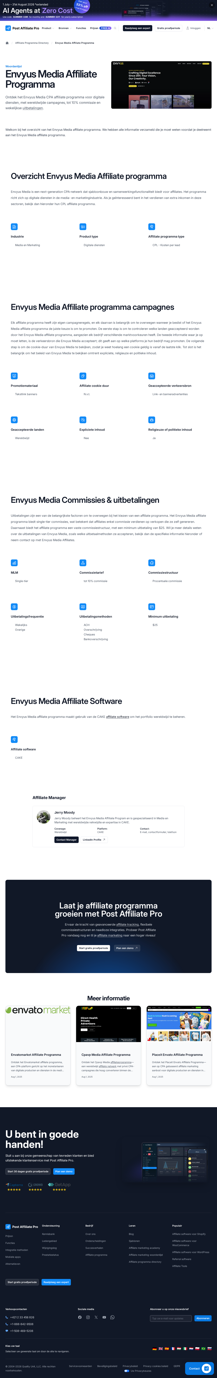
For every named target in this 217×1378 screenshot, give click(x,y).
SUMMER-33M (20, 17)
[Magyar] (179, 1348)
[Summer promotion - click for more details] (108, 10)
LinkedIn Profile (92, 839)
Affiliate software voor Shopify (189, 1234)
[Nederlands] (191, 1348)
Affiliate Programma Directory (32, 42)
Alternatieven (12, 1263)
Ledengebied (49, 1240)
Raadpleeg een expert (137, 28)
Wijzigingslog (49, 1247)
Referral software (181, 1259)
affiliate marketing (109, 935)
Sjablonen (134, 1240)
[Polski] (197, 1348)
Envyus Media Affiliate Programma (74, 42)
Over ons (90, 1234)
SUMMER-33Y (53, 17)
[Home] (7, 43)
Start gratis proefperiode (93, 948)
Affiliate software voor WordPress (190, 1252)
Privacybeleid (130, 1366)
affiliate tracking (127, 924)
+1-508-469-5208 (21, 1331)
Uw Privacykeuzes (141, 1370)
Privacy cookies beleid (155, 1366)
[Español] (167, 1348)
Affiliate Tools (179, 1266)
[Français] (173, 1348)
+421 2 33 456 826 (22, 1317)
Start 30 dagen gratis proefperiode (28, 1171)
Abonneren (203, 1318)
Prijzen (9, 1236)
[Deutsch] (155, 1348)
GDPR (177, 1366)
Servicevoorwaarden (80, 1366)
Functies (10, 1242)
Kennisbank (48, 1234)
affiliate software (117, 717)
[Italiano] (185, 1348)
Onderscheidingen (95, 1240)
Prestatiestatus (50, 1254)
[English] (161, 1348)
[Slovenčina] (210, 1348)
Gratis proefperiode (168, 28)
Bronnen (64, 28)
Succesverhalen (94, 1247)
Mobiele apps (13, 1256)
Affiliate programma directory (145, 1261)
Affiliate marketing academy (144, 1247)
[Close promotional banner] (212, 5)
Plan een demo (125, 948)
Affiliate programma (96, 1254)
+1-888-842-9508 (21, 1324)
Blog (131, 1234)
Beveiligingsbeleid (107, 1366)
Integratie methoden (16, 1249)
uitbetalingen (33, 108)
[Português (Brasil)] (203, 1348)
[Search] (117, 28)
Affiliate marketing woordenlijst (146, 1254)
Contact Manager (66, 839)
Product (46, 28)
